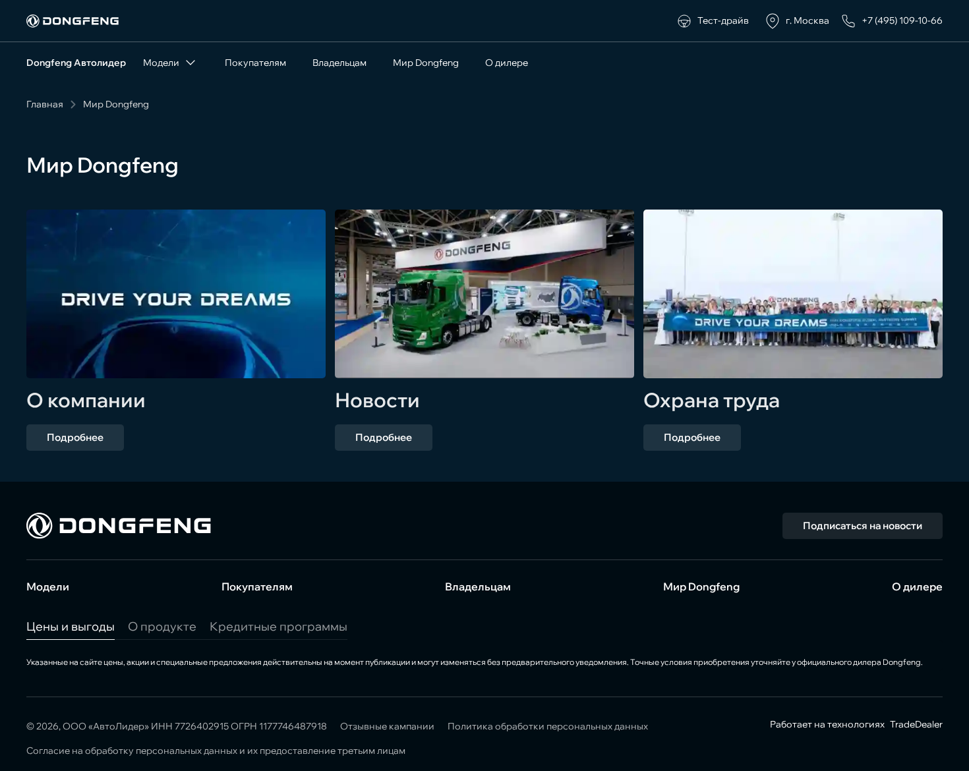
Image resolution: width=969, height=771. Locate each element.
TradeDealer (915, 724)
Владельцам (339, 63)
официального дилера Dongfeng (859, 662)
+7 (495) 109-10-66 (902, 20)
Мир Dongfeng (426, 63)
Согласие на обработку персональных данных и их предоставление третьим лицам (215, 751)
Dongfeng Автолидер (76, 63)
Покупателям (255, 63)
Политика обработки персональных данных (548, 726)
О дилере (506, 63)
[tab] (70, 626)
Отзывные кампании (387, 726)
